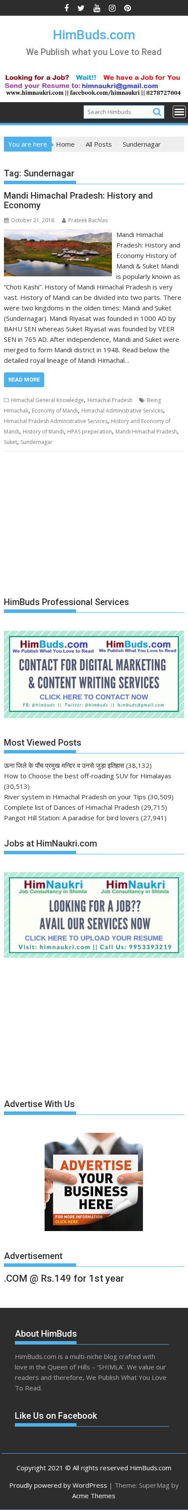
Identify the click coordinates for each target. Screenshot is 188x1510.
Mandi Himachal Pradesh (146, 431)
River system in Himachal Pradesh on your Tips (75, 796)
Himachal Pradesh (109, 400)
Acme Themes (93, 1495)
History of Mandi (43, 431)
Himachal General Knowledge (47, 400)
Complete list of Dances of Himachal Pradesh (71, 807)
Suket (10, 442)
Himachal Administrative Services (122, 410)
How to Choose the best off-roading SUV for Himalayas (87, 775)
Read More (24, 379)
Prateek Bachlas (88, 220)
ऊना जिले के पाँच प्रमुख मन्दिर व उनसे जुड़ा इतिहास (64, 765)
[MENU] (179, 112)
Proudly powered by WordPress (58, 1485)
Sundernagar (36, 442)
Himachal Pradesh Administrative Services (56, 421)
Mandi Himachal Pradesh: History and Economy (78, 200)
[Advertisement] (69, 524)
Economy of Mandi (55, 410)
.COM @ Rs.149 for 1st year (64, 1278)
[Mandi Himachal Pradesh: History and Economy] (58, 234)
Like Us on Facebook (56, 1415)
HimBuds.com (94, 34)
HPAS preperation (89, 431)
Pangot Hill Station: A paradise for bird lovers (71, 817)
